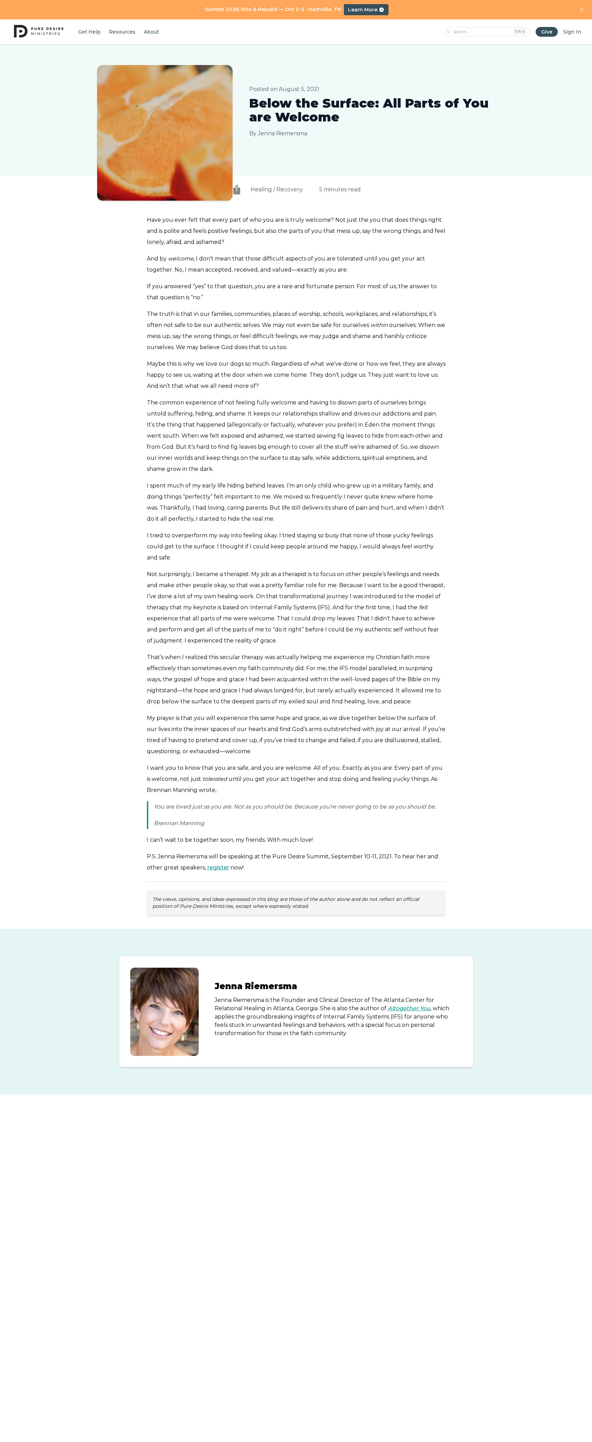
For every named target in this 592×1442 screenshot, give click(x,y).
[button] (236, 189)
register (218, 867)
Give (546, 32)
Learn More (362, 10)
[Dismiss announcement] (581, 10)
